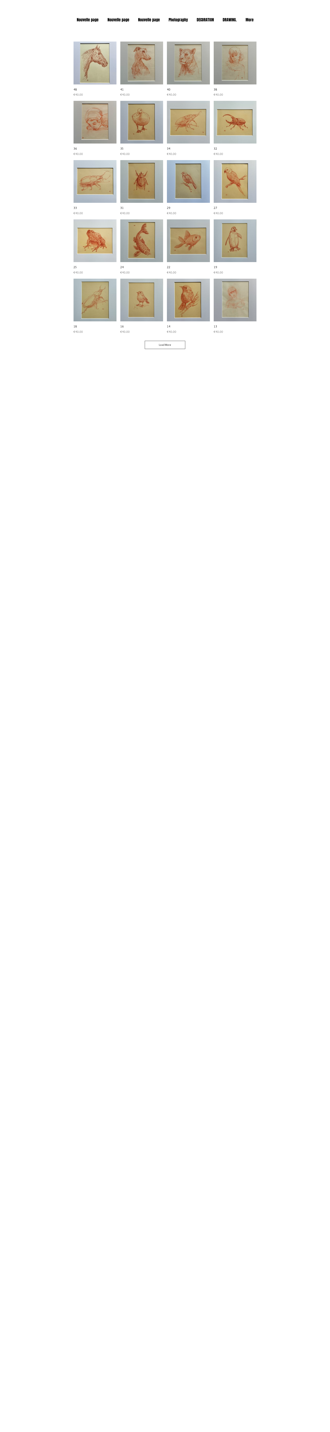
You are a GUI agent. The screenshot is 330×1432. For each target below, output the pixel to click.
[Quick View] (95, 63)
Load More (165, 345)
